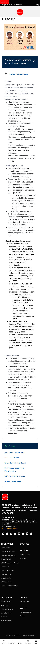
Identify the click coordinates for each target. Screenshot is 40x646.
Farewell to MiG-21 (12, 458)
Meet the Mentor (25, 554)
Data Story (4, 617)
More (36, 643)
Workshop (23, 558)
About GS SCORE (25, 612)
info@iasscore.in (7, 5)
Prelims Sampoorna (7, 609)
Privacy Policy (24, 601)
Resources (28, 643)
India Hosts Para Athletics (15, 453)
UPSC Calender (6, 578)
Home (20, 643)
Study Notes (12, 643)
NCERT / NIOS (5, 601)
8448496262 (18, 5)
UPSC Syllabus (5, 548)
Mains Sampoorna (6, 613)
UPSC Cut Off (5, 567)
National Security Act (13, 481)
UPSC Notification (6, 582)
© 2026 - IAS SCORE (12, 636)
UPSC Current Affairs (7, 570)
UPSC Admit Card (6, 574)
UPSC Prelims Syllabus (8, 555)
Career (22, 616)
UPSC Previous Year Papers (10, 563)
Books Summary (6, 620)
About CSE (4, 605)
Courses (4, 643)
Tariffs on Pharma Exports (15, 476)
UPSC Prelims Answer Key (9, 586)
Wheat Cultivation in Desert (15, 463)
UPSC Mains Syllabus (8, 551)
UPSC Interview (6, 559)
